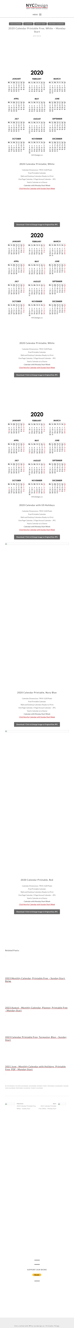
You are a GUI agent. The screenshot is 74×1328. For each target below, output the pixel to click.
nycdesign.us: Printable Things (47, 1326)
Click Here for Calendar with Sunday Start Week (37, 188)
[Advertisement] (37, 54)
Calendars (28, 23)
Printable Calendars (56, 23)
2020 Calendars (15, 23)
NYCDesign (11, 1086)
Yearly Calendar (37, 1088)
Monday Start (40, 23)
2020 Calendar (10, 1088)
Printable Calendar (23, 1088)
